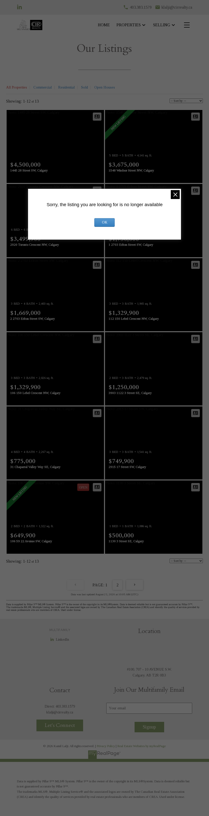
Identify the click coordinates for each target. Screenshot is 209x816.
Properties (128, 25)
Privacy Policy (106, 746)
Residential (66, 87)
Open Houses (104, 87)
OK (104, 222)
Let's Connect (60, 725)
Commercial (42, 87)
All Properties (16, 87)
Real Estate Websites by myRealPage (141, 746)
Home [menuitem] (104, 25)
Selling (161, 25)
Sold (84, 87)
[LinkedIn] (19, 7)
